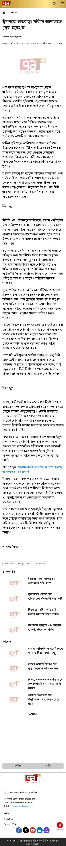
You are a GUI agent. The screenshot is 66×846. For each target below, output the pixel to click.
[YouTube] (33, 830)
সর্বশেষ (6, 641)
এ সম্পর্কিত (9, 572)
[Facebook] (19, 830)
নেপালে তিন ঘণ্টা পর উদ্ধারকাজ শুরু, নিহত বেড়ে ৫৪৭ (44, 699)
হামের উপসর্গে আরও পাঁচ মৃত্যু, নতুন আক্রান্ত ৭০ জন (43, 666)
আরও (34, 714)
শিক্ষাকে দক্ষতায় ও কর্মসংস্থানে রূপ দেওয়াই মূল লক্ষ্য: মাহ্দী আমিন (45, 684)
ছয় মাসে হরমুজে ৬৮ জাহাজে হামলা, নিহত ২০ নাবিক (44, 627)
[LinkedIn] (40, 830)
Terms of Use (10, 824)
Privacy (7, 814)
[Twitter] (26, 830)
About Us (8, 819)
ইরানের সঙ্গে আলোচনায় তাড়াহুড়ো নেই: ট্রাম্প (41, 581)
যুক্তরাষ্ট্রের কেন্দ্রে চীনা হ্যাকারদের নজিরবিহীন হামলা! (45, 596)
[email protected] (20, 806)
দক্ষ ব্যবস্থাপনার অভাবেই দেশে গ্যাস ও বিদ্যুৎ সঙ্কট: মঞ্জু (45, 650)
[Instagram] (46, 830)
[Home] (5, 13)
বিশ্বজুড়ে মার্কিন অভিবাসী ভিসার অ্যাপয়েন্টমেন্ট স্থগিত (43, 612)
